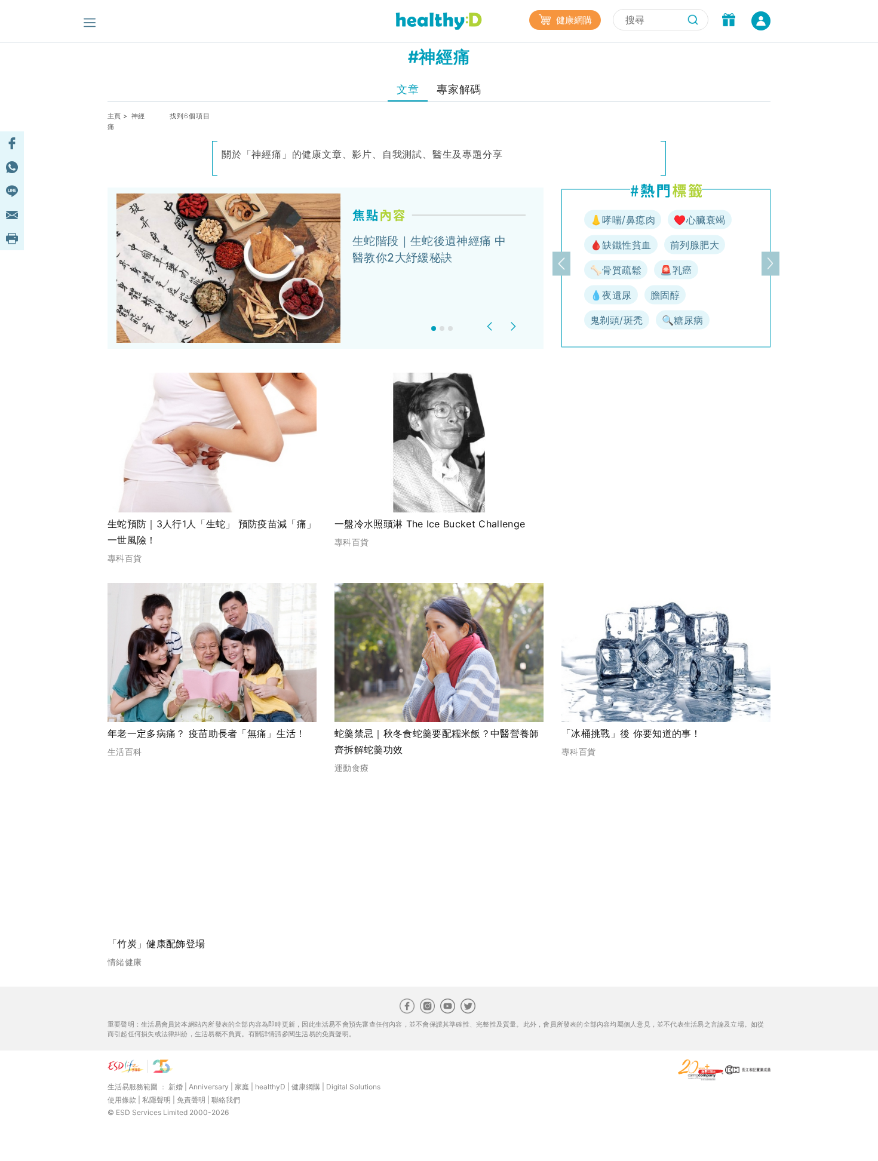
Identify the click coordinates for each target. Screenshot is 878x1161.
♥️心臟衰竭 (699, 220)
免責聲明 (191, 1099)
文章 (408, 89)
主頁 (114, 116)
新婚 (175, 1086)
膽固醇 (665, 295)
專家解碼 (459, 89)
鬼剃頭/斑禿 (616, 320)
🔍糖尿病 (683, 320)
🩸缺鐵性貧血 (621, 245)
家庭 (242, 1086)
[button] (491, 326)
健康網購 (573, 20)
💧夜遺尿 (611, 295)
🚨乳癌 (676, 270)
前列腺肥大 (694, 245)
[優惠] (729, 21)
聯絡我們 (225, 1099)
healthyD (270, 1086)
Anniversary (209, 1086)
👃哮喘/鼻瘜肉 (622, 220)
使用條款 (122, 1099)
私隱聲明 (156, 1099)
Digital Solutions (353, 1086)
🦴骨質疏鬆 (615, 270)
